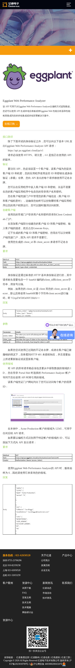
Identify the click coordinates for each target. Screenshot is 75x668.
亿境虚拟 (55, 657)
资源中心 (27, 583)
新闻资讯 (48, 583)
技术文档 (26, 602)
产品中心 (67, 555)
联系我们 (67, 583)
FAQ (24, 593)
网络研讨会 (27, 612)
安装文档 (26, 597)
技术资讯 (47, 598)
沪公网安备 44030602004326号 (47, 664)
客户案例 (8, 583)
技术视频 (26, 607)
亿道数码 (35, 657)
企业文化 (45, 570)
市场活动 (47, 593)
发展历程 (45, 565)
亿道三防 (65, 657)
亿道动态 (47, 588)
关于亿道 (46, 555)
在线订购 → (11, 123)
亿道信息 (45, 657)
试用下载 (26, 588)
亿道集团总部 (22, 657)
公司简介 (45, 560)
